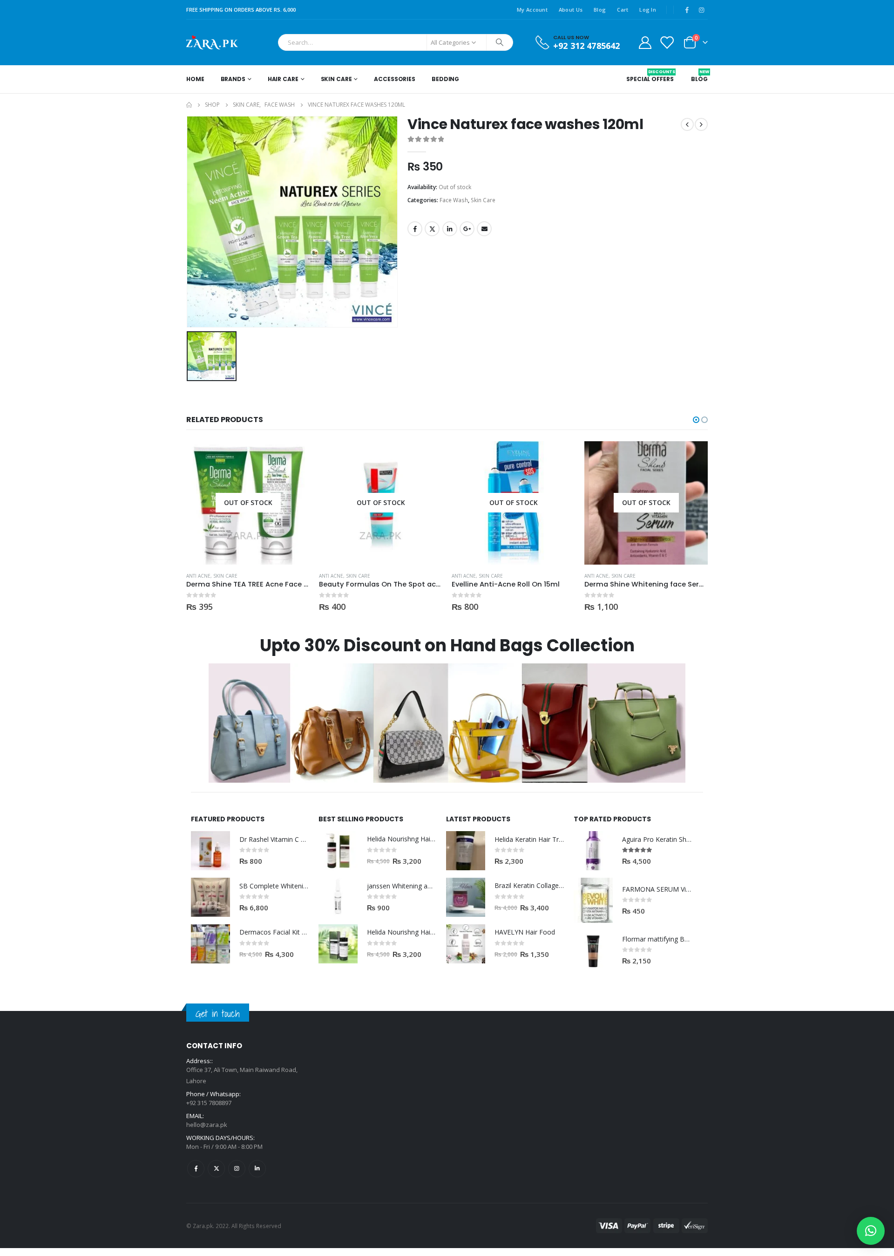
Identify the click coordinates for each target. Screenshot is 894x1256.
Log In (647, 9)
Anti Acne (198, 576)
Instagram (236, 1168)
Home (195, 79)
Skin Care (336, 79)
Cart (622, 9)
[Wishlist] (666, 42)
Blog (600, 9)
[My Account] (644, 42)
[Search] (500, 42)
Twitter (432, 228)
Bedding (445, 79)
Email (484, 228)
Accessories (394, 79)
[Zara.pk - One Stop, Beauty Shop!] (212, 42)
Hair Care (283, 79)
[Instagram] (701, 10)
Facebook (414, 228)
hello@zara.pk (206, 1124)
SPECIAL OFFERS (649, 76)
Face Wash (454, 200)
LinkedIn (449, 228)
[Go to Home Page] (189, 104)
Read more (294, 456)
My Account (532, 9)
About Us (570, 9)
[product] (210, 850)
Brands (233, 79)
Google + (467, 228)
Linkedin (257, 1168)
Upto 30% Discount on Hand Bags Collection (447, 645)
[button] (696, 419)
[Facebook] (687, 10)
